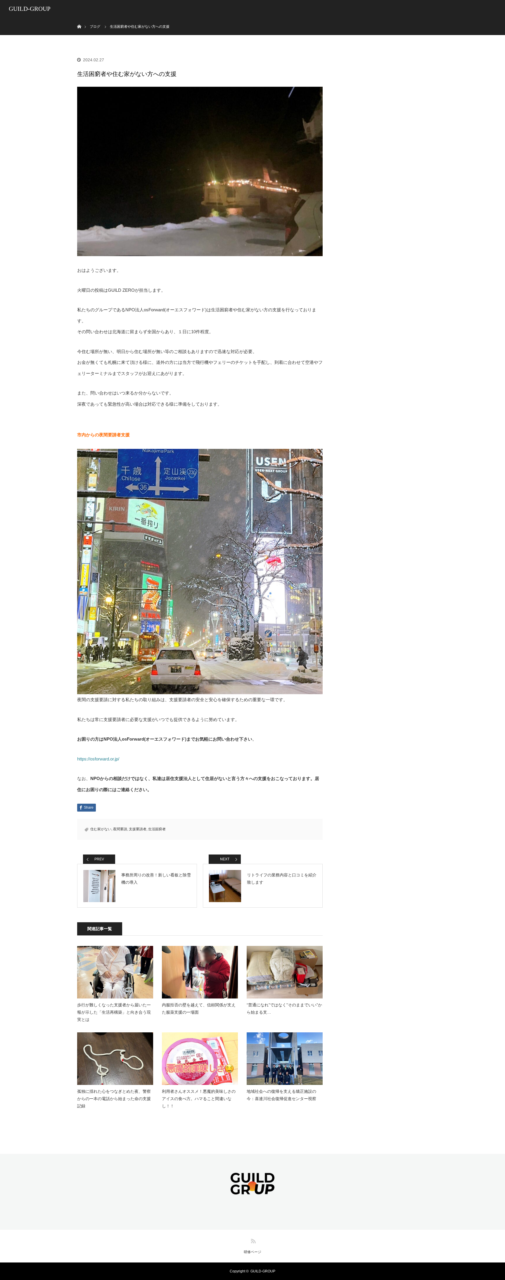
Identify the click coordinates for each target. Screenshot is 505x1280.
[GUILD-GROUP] (252, 1190)
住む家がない (100, 829)
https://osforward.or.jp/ (98, 758)
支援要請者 (137, 829)
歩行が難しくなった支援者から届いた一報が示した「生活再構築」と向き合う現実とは (114, 1012)
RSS (252, 1240)
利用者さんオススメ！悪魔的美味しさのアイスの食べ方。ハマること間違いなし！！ (199, 1098)
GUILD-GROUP (30, 8)
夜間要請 (120, 829)
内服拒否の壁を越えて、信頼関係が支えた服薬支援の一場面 (199, 1009)
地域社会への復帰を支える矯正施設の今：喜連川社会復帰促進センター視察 (281, 1095)
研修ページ (252, 1252)
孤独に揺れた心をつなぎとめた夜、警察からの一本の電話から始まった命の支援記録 (114, 1098)
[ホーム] (79, 20)
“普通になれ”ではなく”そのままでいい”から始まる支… (284, 1009)
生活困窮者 (157, 829)
